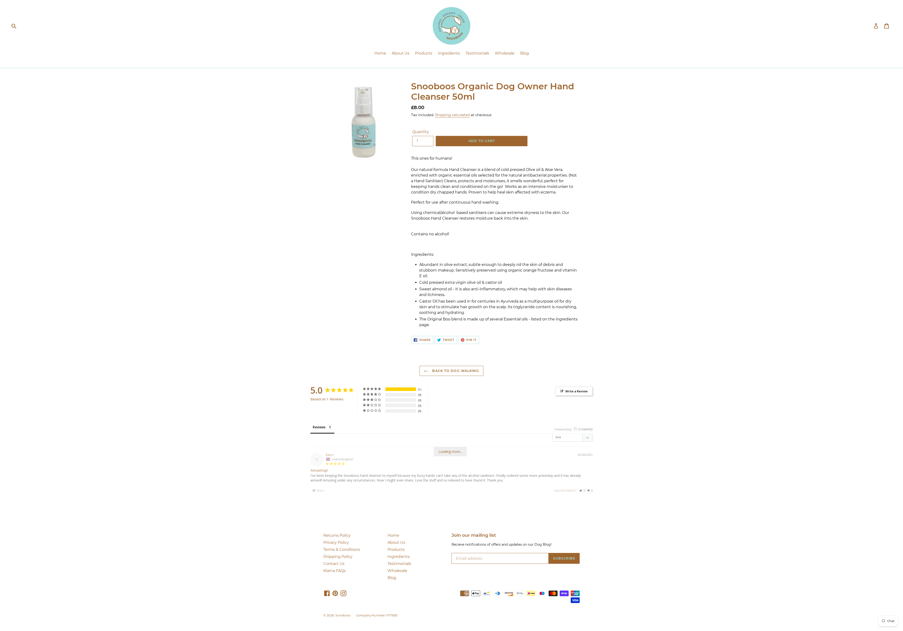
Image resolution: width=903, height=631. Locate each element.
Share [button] (320, 491)
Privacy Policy (336, 542)
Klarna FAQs (334, 570)
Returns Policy (337, 535)
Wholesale (397, 570)
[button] (582, 491)
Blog (392, 578)
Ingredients (399, 556)
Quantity (420, 132)
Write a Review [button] (576, 391)
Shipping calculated (452, 115)
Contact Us (334, 563)
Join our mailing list (474, 535)
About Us (396, 542)
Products (396, 549)
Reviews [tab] (319, 427)
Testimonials (399, 563)
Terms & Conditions (341, 549)
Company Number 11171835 (376, 615)
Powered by (574, 429)
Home (393, 535)
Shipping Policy (337, 556)
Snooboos (342, 615)
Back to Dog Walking (455, 371)
